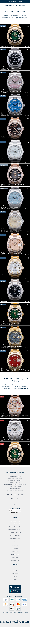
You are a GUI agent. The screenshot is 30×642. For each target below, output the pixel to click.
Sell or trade (15, 557)
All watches (15, 548)
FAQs (15, 504)
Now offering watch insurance (14, 1)
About (15, 570)
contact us (25, 18)
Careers (15, 576)
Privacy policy (15, 498)
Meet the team (15, 573)
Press (15, 579)
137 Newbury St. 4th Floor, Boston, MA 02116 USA (15, 481)
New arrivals (15, 551)
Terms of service (15, 501)
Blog (15, 567)
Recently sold (15, 554)
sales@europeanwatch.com (15, 490)
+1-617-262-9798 (15, 488)
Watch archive (15, 560)
